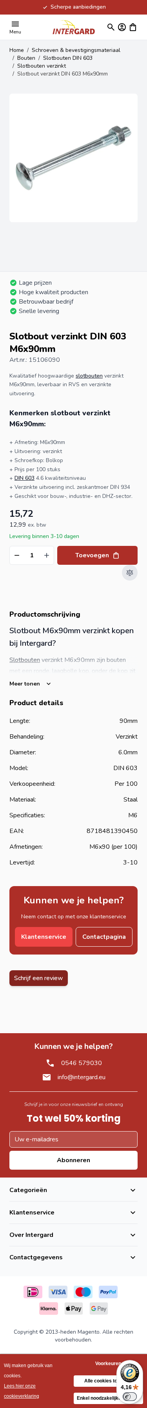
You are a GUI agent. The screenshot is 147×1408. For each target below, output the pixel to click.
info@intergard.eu (81, 1077)
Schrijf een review (38, 978)
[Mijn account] (122, 27)
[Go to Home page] (74, 27)
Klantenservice (43, 937)
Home (16, 50)
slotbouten (89, 376)
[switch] (130, 1396)
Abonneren (73, 1160)
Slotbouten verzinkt (41, 66)
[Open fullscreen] (73, 158)
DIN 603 (24, 478)
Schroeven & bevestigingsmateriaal (76, 50)
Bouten (26, 58)
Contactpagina (104, 937)
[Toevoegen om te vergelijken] (130, 573)
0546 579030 (81, 1063)
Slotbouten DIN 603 (68, 58)
